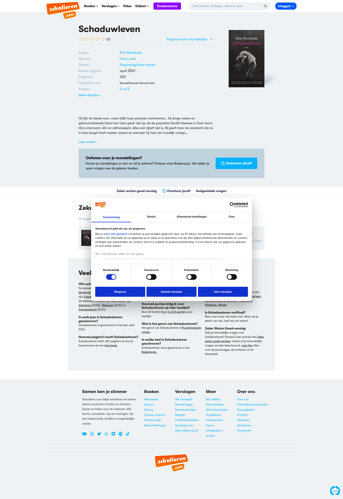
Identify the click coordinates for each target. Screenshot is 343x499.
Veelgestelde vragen (211, 191)
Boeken (89, 6)
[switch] (151, 277)
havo (125, 59)
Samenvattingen (185, 409)
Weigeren (120, 291)
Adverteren (244, 425)
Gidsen (140, 6)
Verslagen (109, 6)
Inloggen (284, 6)
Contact (242, 415)
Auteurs (149, 404)
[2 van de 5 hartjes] (87, 39)
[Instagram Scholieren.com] (93, 435)
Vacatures (243, 420)
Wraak (222, 305)
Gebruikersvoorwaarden (252, 404)
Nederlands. (149, 352)
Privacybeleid (245, 409)
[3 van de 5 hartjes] (92, 39)
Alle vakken (213, 399)
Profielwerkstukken (187, 420)
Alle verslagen (183, 399)
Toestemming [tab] (111, 217)
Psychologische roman (137, 65)
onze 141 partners (116, 233)
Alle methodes (214, 404)
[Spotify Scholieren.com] (122, 435)
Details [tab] (151, 216)
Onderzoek (244, 430)
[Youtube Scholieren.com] (85, 435)
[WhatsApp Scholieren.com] (108, 435)
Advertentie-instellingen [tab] (192, 216)
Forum (210, 425)
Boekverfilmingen (155, 425)
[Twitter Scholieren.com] (100, 435)
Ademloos (85, 305)
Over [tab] (232, 216)
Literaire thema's (154, 415)
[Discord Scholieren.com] (115, 435)
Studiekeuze (213, 415)
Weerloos (107, 305)
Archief (210, 435)
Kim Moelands (131, 53)
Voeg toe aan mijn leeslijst (186, 39)
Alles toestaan (223, 291)
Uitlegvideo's (214, 430)
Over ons (242, 399)
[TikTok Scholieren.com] (127, 435)
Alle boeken (151, 399)
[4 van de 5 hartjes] (98, 39)
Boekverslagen (184, 404)
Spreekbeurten (184, 425)
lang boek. (111, 345)
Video (127, 6)
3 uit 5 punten (177, 312)
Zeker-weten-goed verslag (137, 191)
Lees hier (247, 345)
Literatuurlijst (152, 420)
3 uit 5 (125, 89)
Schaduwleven (88, 309)
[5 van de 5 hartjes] (103, 39)
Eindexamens (167, 6)
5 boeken (89, 296)
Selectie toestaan (171, 291)
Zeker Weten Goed (186, 430)
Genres (148, 409)
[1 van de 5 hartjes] (81, 39)
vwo (133, 59)
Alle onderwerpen (217, 409)
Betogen (180, 415)
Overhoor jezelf (239, 163)
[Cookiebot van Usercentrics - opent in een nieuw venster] (232, 205)
